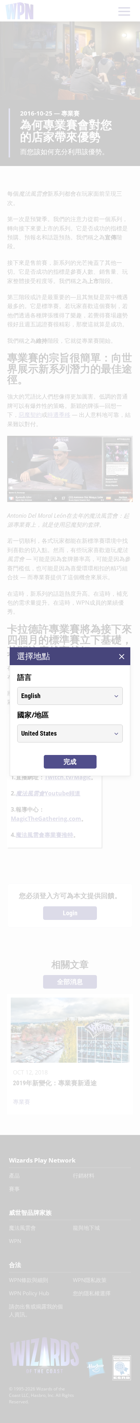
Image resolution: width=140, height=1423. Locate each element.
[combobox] (63, 696)
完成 (70, 761)
